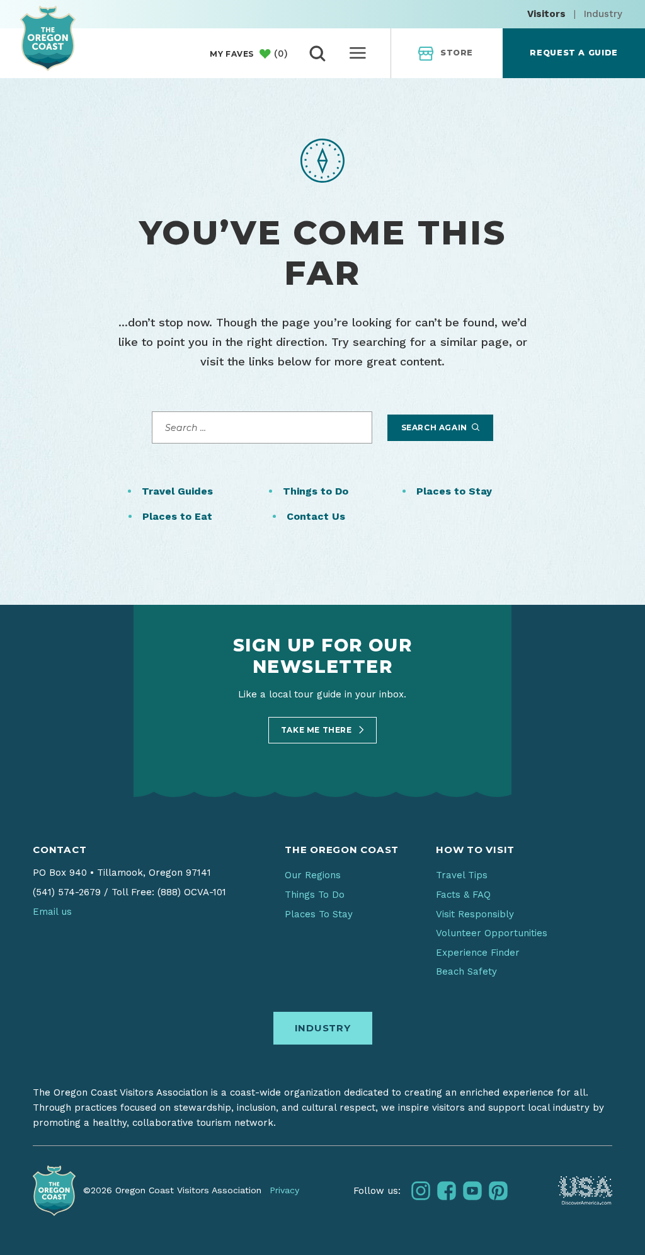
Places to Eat (177, 516)
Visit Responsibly (475, 914)
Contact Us (316, 516)
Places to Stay (454, 491)
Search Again (435, 427)
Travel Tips (462, 875)
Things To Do (315, 894)
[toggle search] (317, 53)
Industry (603, 14)
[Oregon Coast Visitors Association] (48, 38)
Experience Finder (478, 952)
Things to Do (315, 491)
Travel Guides (177, 491)
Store (456, 52)
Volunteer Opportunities (491, 933)
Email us (52, 911)
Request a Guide (573, 52)
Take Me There (317, 730)
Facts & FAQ (463, 894)
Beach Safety (466, 971)
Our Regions (313, 875)
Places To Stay (319, 914)
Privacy (284, 1190)
